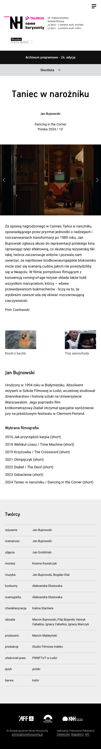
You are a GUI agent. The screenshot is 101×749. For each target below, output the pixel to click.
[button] (97, 180)
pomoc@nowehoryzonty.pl (27, 734)
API (87, 734)
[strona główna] (50, 23)
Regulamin (77, 734)
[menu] (94, 7)
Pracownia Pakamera (81, 730)
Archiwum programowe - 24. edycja (50, 57)
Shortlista (47, 70)
